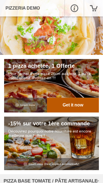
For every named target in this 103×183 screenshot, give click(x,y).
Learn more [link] (27, 104)
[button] (74, 8)
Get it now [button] (73, 105)
